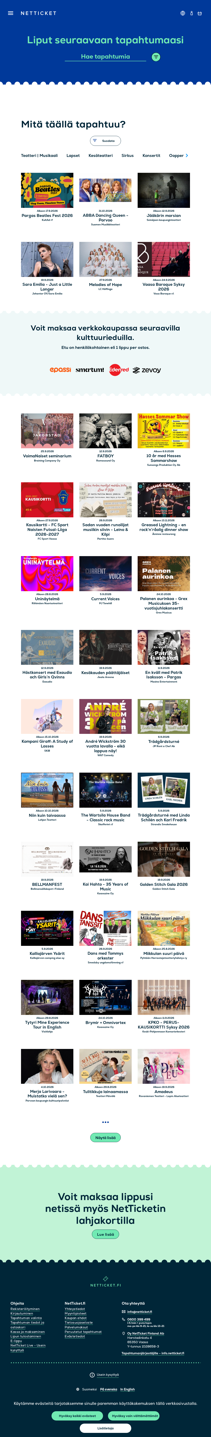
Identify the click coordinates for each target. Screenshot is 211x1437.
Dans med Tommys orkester (105, 956)
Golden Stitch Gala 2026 (164, 884)
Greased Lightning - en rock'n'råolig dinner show (163, 527)
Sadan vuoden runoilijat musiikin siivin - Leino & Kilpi (105, 530)
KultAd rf (47, 220)
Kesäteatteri (101, 155)
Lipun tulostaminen (26, 1336)
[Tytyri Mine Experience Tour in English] (47, 998)
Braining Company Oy (47, 460)
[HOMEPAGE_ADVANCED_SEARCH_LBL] (156, 57)
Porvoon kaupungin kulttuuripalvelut (47, 1100)
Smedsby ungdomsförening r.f (105, 962)
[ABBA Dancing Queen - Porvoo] (105, 191)
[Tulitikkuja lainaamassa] (105, 1067)
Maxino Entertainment (163, 681)
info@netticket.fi (139, 1312)
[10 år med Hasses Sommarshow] (164, 431)
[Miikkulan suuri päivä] (164, 929)
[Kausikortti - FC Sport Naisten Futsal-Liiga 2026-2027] (47, 500)
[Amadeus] (164, 1067)
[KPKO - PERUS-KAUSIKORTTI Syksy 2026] (164, 998)
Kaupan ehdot (76, 1318)
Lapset (73, 155)
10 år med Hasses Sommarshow (164, 458)
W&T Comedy (105, 755)
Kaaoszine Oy (105, 893)
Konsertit (151, 155)
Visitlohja (47, 1031)
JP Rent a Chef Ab (164, 746)
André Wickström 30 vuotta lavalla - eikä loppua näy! (105, 746)
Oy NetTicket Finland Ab (145, 1333)
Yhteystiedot (75, 1309)
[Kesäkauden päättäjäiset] (105, 648)
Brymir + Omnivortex (106, 1022)
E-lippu (16, 1341)
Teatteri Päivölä (105, 1096)
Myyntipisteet (76, 1313)
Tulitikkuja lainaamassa (105, 1092)
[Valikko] (10, 13)
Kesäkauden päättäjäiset (105, 673)
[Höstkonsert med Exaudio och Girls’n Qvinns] (47, 648)
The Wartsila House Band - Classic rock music (105, 818)
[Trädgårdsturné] (164, 717)
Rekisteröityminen (25, 1309)
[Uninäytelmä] (47, 574)
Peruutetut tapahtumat (83, 1332)
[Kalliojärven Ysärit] (47, 929)
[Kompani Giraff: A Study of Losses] (47, 717)
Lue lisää (105, 1234)
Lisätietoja (105, 1428)
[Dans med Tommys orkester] (105, 929)
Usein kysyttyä (108, 1375)
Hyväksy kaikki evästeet (77, 1416)
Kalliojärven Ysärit (47, 953)
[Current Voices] (105, 574)
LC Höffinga (105, 289)
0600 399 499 (138, 1319)
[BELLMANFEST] (47, 860)
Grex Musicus (164, 612)
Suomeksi (89, 1389)
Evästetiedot (75, 1336)
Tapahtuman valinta (26, 1318)
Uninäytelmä (47, 599)
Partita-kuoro (105, 538)
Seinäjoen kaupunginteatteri (164, 220)
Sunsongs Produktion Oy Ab (163, 465)
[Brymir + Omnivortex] (105, 998)
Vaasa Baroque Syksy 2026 (164, 287)
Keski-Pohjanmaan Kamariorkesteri (163, 1031)
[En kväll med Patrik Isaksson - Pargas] (164, 648)
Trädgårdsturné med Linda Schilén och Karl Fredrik (164, 818)
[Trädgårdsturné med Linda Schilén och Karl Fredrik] (164, 791)
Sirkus (128, 155)
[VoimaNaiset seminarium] (47, 431)
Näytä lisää (105, 1137)
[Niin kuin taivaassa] (47, 791)
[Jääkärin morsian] (164, 191)
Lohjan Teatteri (47, 819)
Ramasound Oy (105, 460)
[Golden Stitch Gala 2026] (164, 860)
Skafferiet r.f (105, 824)
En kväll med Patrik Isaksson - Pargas (163, 675)
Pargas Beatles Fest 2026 (47, 215)
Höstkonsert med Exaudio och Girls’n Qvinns (47, 675)
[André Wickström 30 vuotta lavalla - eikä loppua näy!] (105, 717)
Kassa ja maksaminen (28, 1332)
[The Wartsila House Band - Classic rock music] (105, 791)
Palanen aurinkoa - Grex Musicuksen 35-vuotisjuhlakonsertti (163, 604)
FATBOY (105, 456)
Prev (26, 155)
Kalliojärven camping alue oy (47, 958)
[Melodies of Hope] (105, 260)
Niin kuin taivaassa (47, 815)
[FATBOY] (105, 431)
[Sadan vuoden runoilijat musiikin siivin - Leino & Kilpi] (105, 500)
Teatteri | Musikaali (39, 155)
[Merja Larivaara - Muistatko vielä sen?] (47, 1067)
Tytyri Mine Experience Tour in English (47, 1025)
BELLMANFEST (47, 884)
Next (187, 155)
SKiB (47, 750)
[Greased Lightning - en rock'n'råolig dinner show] (164, 500)
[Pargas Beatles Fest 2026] (47, 191)
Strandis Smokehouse (164, 824)
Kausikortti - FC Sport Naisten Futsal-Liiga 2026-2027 (47, 530)
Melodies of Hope (105, 284)
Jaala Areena (105, 677)
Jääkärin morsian (164, 215)
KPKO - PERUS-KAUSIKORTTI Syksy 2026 (164, 1025)
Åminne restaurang (163, 534)
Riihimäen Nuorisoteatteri (47, 603)
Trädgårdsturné (163, 741)
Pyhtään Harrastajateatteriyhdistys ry (163, 958)
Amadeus (164, 1092)
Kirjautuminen (22, 1313)
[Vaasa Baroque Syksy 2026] (164, 260)
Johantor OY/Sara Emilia (47, 293)
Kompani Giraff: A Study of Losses (47, 744)
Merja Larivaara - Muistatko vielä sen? (47, 1094)
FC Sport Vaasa (47, 538)
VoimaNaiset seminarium (47, 456)
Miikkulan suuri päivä (163, 953)
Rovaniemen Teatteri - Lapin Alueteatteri (164, 1096)
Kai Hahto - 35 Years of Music (105, 887)
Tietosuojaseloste (79, 1322)
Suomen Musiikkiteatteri (105, 224)
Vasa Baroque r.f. (164, 293)
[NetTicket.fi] (105, 1286)
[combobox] (105, 56)
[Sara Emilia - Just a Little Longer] (47, 260)
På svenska (108, 1389)
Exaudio (47, 681)
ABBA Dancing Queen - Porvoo (105, 218)
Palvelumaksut (76, 1327)
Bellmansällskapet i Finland (47, 888)
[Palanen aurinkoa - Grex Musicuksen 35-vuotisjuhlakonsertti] (164, 574)
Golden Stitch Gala (163, 888)
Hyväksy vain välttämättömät (135, 1416)
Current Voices (105, 599)
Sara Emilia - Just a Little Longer (47, 287)
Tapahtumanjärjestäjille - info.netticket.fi (153, 1353)
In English (127, 1389)
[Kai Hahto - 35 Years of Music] (105, 860)
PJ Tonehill (105, 603)
